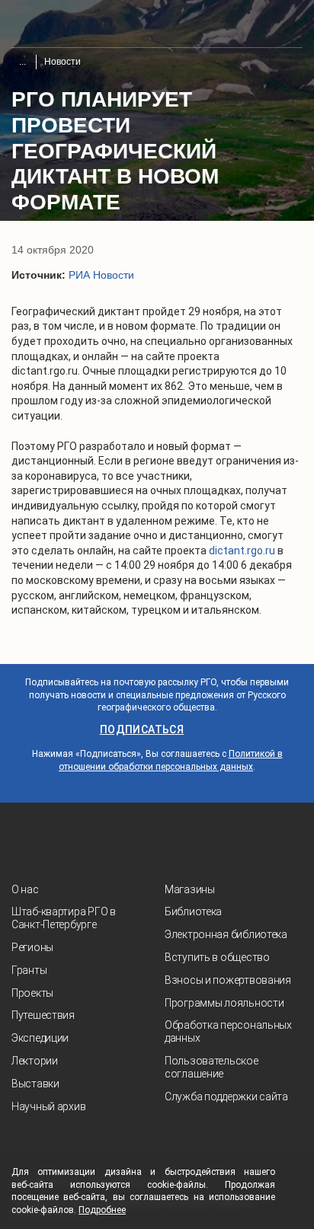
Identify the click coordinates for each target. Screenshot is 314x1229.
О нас (25, 889)
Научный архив (48, 1106)
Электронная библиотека (226, 934)
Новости (62, 61)
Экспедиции (40, 1038)
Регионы (32, 947)
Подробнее (102, 1210)
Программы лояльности (224, 1003)
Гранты (28, 970)
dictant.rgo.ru (242, 550)
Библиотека (193, 911)
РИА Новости (101, 275)
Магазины (190, 889)
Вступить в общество (217, 957)
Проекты (32, 993)
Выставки (35, 1083)
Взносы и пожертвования (228, 980)
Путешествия (43, 1015)
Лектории (34, 1061)
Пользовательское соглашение (211, 1067)
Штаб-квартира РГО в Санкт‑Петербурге (63, 918)
